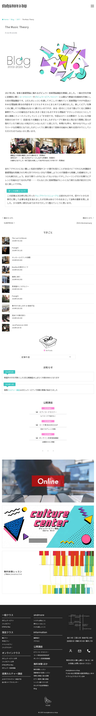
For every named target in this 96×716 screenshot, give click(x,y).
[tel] (88, 650)
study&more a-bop (51, 712)
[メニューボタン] (92, 6)
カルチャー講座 (14, 390)
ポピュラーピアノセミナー (47, 96)
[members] (70, 650)
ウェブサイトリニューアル (47, 195)
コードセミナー (26, 96)
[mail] (79, 651)
